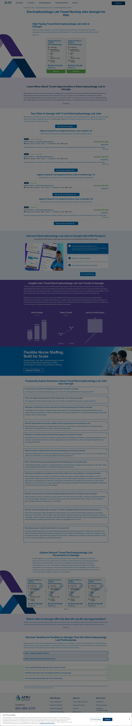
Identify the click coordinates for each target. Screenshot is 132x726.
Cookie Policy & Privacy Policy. (47, 723)
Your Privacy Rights (96, 719)
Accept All (107, 719)
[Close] (129, 719)
